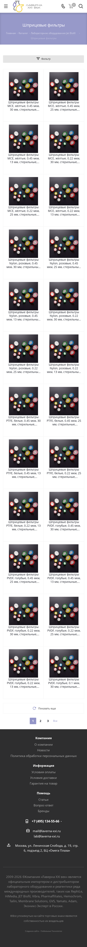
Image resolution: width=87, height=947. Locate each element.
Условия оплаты (44, 772)
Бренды (43, 811)
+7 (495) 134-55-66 (45, 821)
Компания (43, 738)
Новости (43, 750)
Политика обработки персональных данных (44, 756)
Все (55, 721)
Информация (43, 765)
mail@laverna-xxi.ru (47, 831)
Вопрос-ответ (43, 805)
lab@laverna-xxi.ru (47, 836)
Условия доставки (43, 778)
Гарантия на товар (43, 783)
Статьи (43, 800)
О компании (43, 744)
